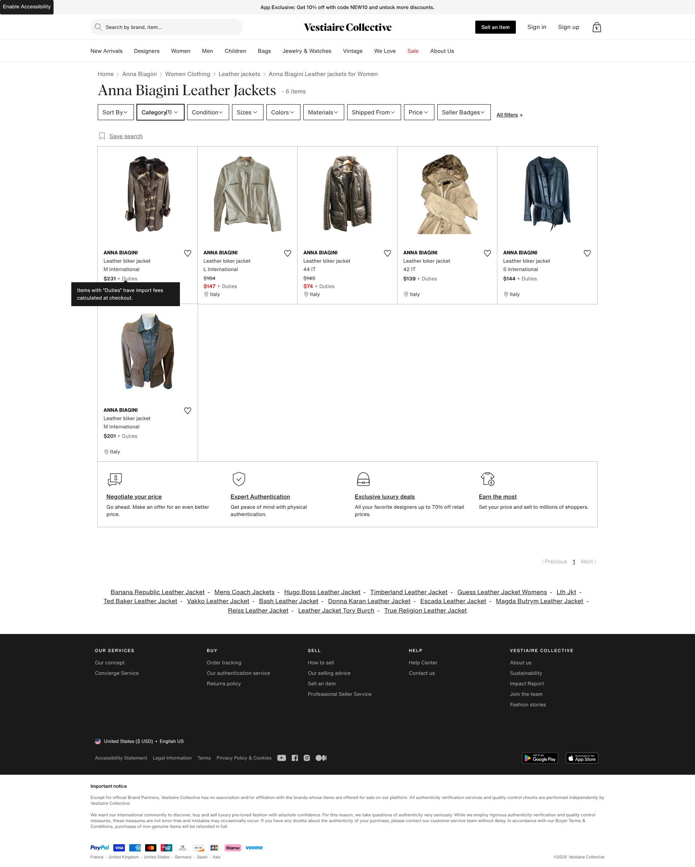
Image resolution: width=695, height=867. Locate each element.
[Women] (196, 51)
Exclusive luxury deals (385, 496)
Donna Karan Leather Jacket (369, 601)
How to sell (321, 663)
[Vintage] (368, 51)
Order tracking (224, 663)
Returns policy (224, 684)
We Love (385, 51)
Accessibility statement (121, 757)
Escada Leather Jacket (453, 601)
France (97, 857)
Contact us (422, 673)
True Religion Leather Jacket (425, 610)
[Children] (252, 51)
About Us (442, 51)
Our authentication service (238, 673)
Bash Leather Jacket (289, 601)
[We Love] (402, 51)
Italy (217, 857)
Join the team (526, 694)
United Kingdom (124, 857)
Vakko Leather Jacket (218, 601)
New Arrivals (106, 51)
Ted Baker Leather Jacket (140, 601)
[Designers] (165, 51)
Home (106, 73)
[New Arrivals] (128, 51)
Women (180, 51)
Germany (183, 857)
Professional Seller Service (339, 694)
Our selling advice (329, 673)
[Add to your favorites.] (187, 253)
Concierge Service (117, 673)
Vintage (352, 51)
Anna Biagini (139, 73)
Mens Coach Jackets (244, 592)
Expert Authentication (260, 496)
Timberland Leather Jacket (409, 592)
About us (520, 663)
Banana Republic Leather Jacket (157, 592)
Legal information (172, 757)
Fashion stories (528, 705)
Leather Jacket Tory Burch (336, 610)
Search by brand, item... (134, 27)
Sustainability (526, 673)
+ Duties (127, 278)
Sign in (537, 27)
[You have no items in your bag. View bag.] (597, 27)
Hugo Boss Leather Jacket (322, 592)
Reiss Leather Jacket (258, 610)
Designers (147, 51)
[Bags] (276, 51)
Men (207, 51)
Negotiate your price (134, 496)
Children (236, 51)
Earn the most (498, 496)
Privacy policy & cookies (243, 757)
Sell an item (495, 27)
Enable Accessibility (27, 6)
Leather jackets (239, 73)
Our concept (110, 663)
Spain (202, 857)
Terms (204, 757)
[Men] (219, 51)
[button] (597, 27)
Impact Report (527, 684)
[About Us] (460, 51)
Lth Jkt (566, 592)
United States (157, 857)
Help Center (423, 663)
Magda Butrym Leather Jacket (540, 601)
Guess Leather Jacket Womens (502, 592)
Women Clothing (187, 73)
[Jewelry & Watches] (337, 51)
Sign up (569, 27)
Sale (413, 51)
